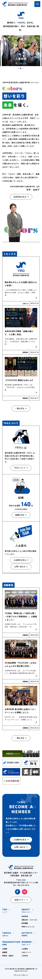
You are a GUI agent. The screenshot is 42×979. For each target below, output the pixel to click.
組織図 (11, 943)
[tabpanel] (21, 50)
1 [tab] (18, 68)
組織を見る (20, 515)
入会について (27, 943)
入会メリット (26, 952)
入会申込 (25, 956)
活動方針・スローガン (30, 920)
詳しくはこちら (21, 63)
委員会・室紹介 (8, 956)
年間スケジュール (28, 927)
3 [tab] (22, 68)
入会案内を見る (20, 560)
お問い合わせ (20, 567)
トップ (4, 910)
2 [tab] (20, 68)
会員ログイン (20, 900)
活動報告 (27, 934)
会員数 (4, 949)
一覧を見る (20, 408)
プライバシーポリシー (21, 975)
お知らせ (6, 934)
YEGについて (20, 468)
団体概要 (25, 923)
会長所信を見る (20, 197)
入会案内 (25, 949)
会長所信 (25, 916)
